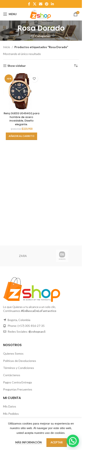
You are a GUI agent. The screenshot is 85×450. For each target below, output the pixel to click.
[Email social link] (41, 4)
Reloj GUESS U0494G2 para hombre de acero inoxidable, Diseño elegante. (21, 119)
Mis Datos (9, 406)
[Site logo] (41, 14)
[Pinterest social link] (47, 4)
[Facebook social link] (29, 4)
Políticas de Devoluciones (19, 360)
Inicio (6, 47)
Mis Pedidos (11, 413)
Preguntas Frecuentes (17, 389)
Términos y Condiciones (18, 368)
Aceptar (57, 442)
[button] (21, 136)
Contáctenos (11, 375)
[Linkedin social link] (52, 4)
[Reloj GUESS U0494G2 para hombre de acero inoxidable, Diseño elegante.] (21, 91)
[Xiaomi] (62, 256)
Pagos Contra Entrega (17, 382)
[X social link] (35, 4)
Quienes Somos (13, 353)
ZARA (23, 256)
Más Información (28, 442)
